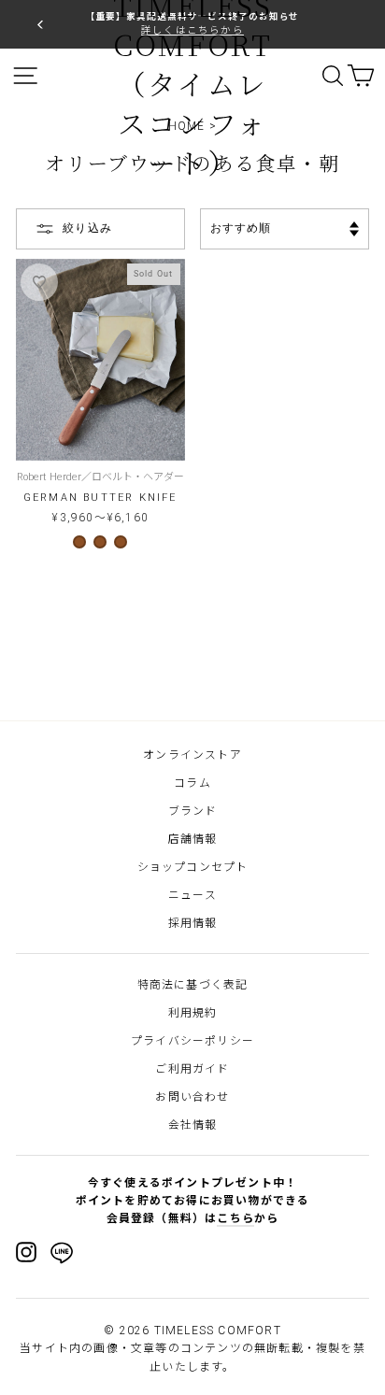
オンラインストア (192, 755)
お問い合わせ (192, 1096)
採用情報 (193, 923)
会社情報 (193, 1125)
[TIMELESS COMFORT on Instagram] (26, 1252)
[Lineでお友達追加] (61, 1256)
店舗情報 (193, 839)
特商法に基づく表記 (193, 984)
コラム (192, 783)
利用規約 (193, 1012)
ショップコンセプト (193, 867)
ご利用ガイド (192, 1068)
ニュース (192, 895)
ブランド (193, 811)
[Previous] (40, 23)
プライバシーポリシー (192, 1040)
